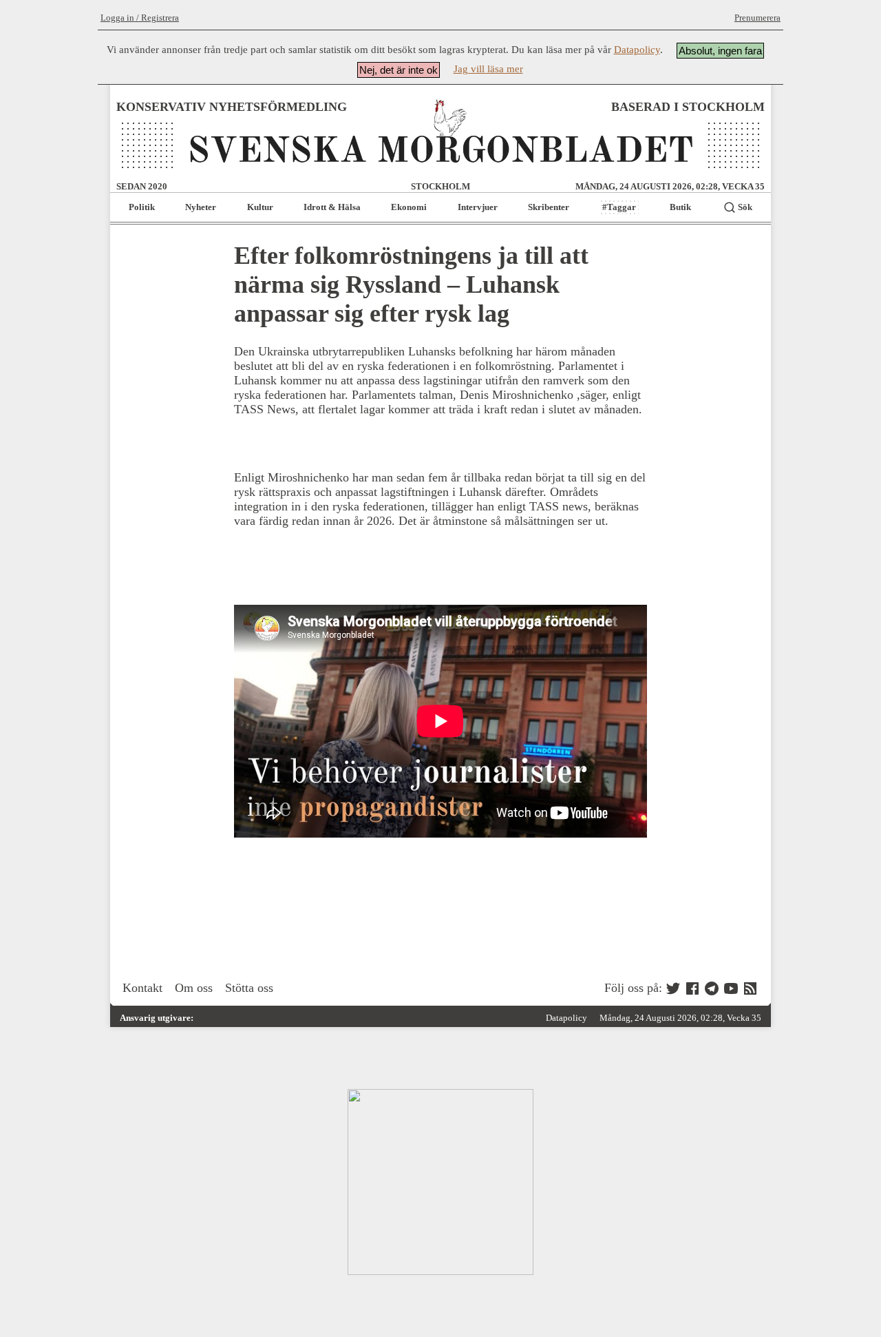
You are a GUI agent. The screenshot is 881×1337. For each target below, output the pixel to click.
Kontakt (142, 988)
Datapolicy (637, 49)
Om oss (194, 988)
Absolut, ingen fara (720, 50)
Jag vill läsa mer (488, 68)
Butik (680, 207)
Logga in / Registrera (139, 17)
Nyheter (200, 207)
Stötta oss (249, 988)
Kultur (260, 207)
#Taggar (619, 207)
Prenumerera (757, 17)
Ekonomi (409, 207)
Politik (142, 207)
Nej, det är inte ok (398, 70)
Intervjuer (478, 207)
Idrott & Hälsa (332, 207)
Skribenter (548, 207)
